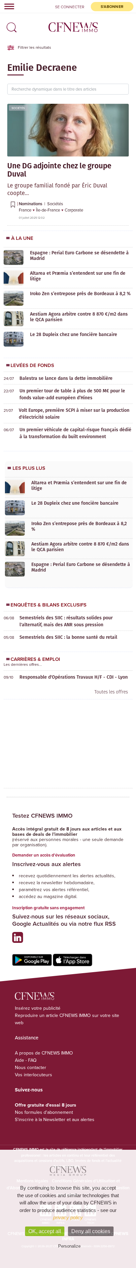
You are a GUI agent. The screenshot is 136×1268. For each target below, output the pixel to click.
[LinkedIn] (19, 940)
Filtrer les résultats (34, 47)
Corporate (74, 210)
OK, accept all (44, 1231)
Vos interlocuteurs (33, 1074)
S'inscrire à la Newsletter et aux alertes (54, 1119)
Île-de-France (48, 210)
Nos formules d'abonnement (44, 1112)
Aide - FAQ (26, 1060)
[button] (10, 25)
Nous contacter (30, 1067)
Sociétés (18, 108)
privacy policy (68, 1217)
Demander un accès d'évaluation (43, 855)
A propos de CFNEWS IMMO (44, 1053)
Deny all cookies (90, 1231)
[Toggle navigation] (7, 6)
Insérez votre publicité (37, 1008)
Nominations (31, 204)
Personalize (69, 1246)
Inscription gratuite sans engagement (48, 908)
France (25, 210)
